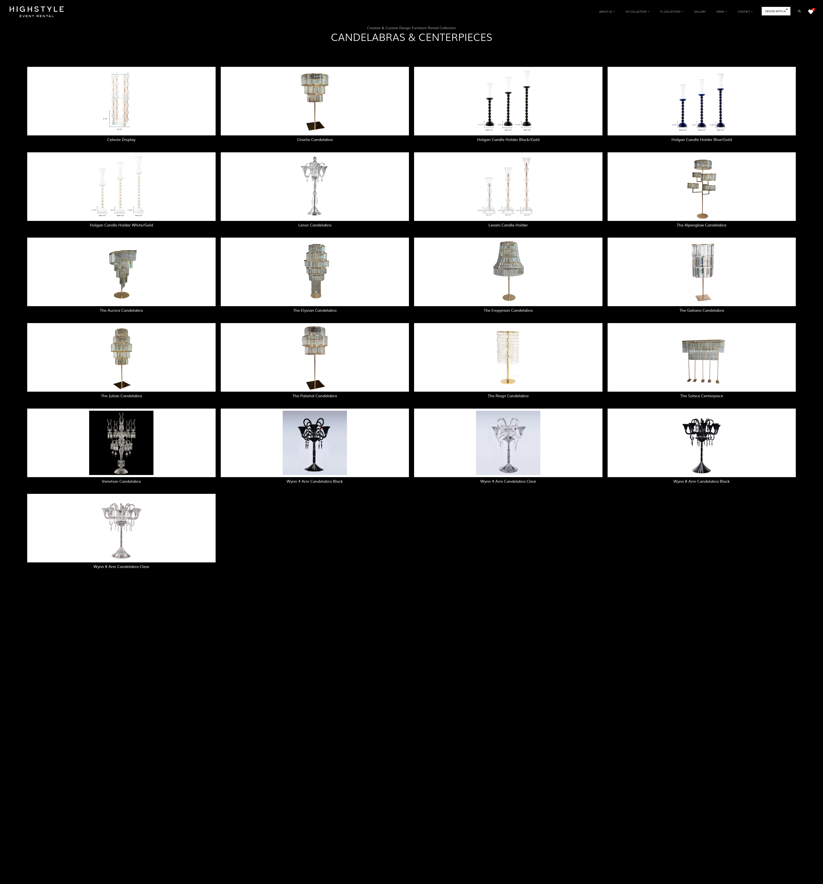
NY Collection (636, 11)
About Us (606, 11)
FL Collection (670, 11)
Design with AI (775, 11)
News (720, 11)
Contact (744, 11)
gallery (700, 11)
